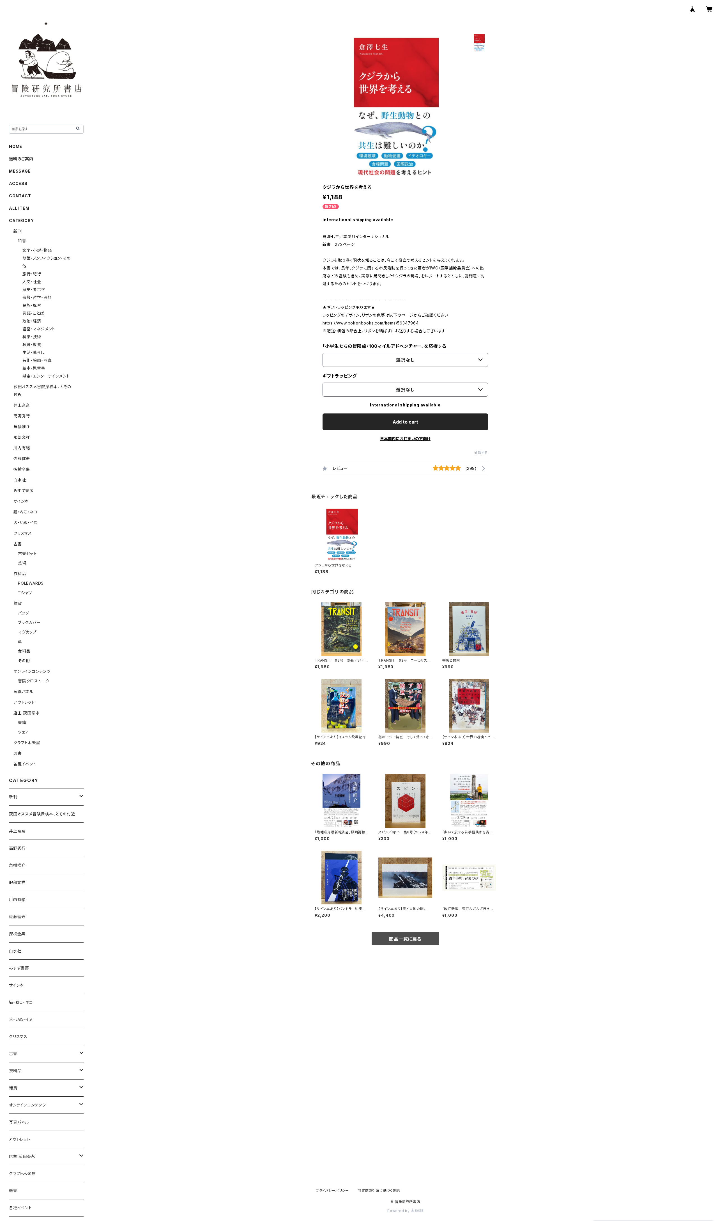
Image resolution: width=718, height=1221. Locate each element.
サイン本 (21, 501)
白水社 (19, 479)
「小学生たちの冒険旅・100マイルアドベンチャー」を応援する (385, 346)
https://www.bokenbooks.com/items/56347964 (371, 323)
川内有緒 (21, 447)
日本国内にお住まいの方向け (405, 438)
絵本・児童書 (33, 368)
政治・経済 (31, 321)
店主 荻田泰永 (26, 712)
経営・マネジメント (38, 328)
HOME (15, 146)
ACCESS (18, 183)
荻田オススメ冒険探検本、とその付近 (42, 813)
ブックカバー (29, 622)
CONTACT (20, 195)
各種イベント (24, 764)
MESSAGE (20, 171)
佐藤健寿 (21, 458)
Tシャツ (25, 592)
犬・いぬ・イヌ (25, 522)
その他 (24, 660)
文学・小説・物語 (37, 250)
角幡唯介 (21, 426)
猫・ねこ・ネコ (25, 511)
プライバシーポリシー (332, 1190)
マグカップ (27, 632)
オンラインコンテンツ (31, 671)
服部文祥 (21, 437)
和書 (22, 240)
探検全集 (21, 469)
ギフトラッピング (340, 376)
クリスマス (22, 533)
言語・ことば (33, 313)
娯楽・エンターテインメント (46, 376)
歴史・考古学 (33, 289)
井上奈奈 (21, 405)
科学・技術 (31, 336)
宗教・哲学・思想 (37, 297)
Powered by (399, 1211)
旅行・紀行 (31, 273)
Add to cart (405, 422)
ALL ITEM (19, 208)
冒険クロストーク (33, 680)
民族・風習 (31, 305)
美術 (22, 563)
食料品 (24, 651)
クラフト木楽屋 (26, 742)
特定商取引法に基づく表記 (379, 1190)
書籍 (22, 722)
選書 (17, 753)
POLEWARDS (31, 583)
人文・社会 (31, 281)
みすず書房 (23, 490)
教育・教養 (31, 344)
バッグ (23, 612)
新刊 (17, 231)
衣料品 (19, 573)
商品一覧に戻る (405, 939)
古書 (17, 543)
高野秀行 (21, 415)
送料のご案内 (21, 158)
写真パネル (23, 691)
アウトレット (24, 702)
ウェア (23, 732)
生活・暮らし (33, 352)
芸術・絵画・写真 (37, 360)
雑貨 (17, 603)
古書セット (27, 553)
